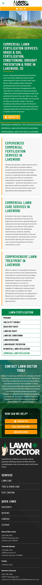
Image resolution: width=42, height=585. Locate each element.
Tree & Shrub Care (11, 486)
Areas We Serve (21, 432)
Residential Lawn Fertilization (16, 348)
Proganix (7, 317)
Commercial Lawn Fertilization (16, 353)
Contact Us (13, 117)
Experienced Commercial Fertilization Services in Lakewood (15, 151)
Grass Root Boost (10, 326)
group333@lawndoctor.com (28, 579)
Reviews (5, 512)
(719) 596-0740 (7, 550)
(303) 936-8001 (7, 535)
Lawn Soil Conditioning (13, 335)
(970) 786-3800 (7, 574)
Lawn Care (7, 480)
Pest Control (8, 492)
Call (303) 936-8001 (21, 426)
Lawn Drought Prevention (14, 344)
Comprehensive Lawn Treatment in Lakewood (20, 132)
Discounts (7, 507)
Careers (5, 518)
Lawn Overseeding (11, 340)
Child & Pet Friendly (11, 322)
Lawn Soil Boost (10, 331)
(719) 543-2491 (7, 565)
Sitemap (5, 524)
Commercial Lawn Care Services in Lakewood (19, 128)
